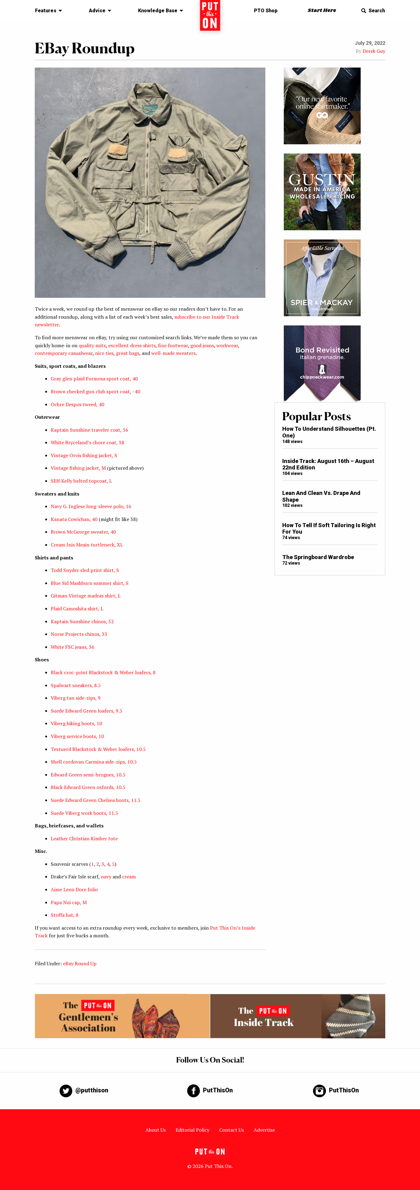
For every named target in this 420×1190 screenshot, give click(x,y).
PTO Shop (266, 11)
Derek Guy (374, 51)
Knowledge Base (157, 11)
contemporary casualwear (64, 353)
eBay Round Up (80, 963)
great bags (127, 353)
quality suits (92, 345)
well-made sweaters (173, 353)
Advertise (264, 1129)
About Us (155, 1129)
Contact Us (231, 1129)
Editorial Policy (192, 1129)
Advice (97, 11)
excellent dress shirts (132, 345)
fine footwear (173, 345)
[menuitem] (47, 11)
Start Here (322, 10)
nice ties (104, 353)
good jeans (202, 345)
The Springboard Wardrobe (318, 557)
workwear (227, 345)
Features (45, 11)
